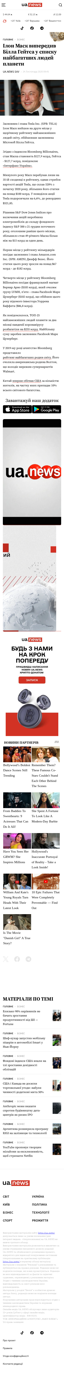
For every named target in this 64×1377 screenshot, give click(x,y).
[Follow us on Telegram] (42, 28)
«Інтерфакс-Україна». (17, 165)
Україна (38, 1197)
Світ (6, 1197)
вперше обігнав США (26, 381)
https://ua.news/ (46, 1232)
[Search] (60, 5)
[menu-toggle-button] (3, 5)
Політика (39, 1205)
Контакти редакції (13, 1364)
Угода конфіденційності (16, 1356)
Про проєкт (9, 1340)
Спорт (7, 1221)
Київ (6, 1205)
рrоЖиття (40, 1221)
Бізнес (21, 39)
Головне (8, 39)
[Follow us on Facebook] (32, 28)
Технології (40, 1213)
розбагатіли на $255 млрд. (21, 329)
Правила (7, 1348)
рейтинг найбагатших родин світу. (27, 357)
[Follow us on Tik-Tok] (22, 28)
